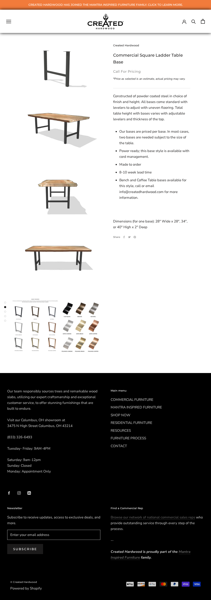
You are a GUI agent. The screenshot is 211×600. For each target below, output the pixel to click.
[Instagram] (19, 493)
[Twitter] (129, 237)
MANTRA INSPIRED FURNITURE (136, 407)
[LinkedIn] (29, 493)
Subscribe (25, 549)
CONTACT (119, 446)
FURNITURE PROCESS (128, 438)
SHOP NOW (120, 415)
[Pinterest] (135, 237)
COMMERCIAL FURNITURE (132, 399)
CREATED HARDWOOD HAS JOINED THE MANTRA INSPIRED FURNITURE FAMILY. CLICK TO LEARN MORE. (105, 5)
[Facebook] (124, 237)
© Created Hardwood (23, 582)
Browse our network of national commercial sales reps (153, 517)
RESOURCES (121, 430)
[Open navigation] (8, 21)
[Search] (193, 21)
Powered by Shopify (26, 588)
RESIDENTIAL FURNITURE (131, 422)
